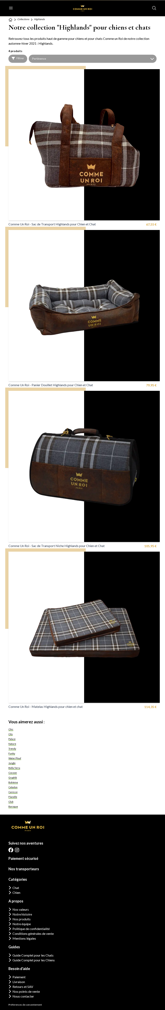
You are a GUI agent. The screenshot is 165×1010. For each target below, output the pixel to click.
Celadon (13, 787)
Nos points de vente (26, 991)
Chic (10, 729)
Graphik (12, 777)
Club (10, 801)
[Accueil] (10, 20)
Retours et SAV (22, 986)
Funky (11, 753)
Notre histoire (22, 914)
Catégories (17, 879)
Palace (11, 738)
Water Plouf (14, 758)
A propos (15, 901)
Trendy (12, 748)
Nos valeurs (20, 909)
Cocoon (12, 772)
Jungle (11, 763)
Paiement (19, 977)
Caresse (13, 791)
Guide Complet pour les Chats (33, 955)
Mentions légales (24, 938)
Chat (15, 888)
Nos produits (21, 919)
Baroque (13, 806)
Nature (12, 743)
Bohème (13, 782)
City (10, 734)
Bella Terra (14, 767)
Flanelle (12, 796)
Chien (16, 892)
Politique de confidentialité (31, 929)
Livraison (18, 982)
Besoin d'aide (19, 968)
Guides (14, 947)
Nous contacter (23, 996)
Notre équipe (21, 924)
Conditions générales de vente (33, 933)
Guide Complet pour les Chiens (33, 960)
